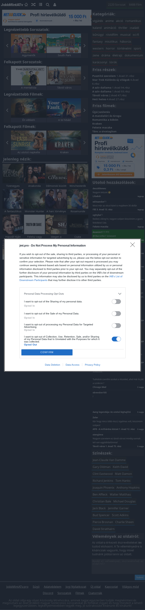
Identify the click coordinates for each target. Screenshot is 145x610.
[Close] (133, 245)
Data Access (72, 364)
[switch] (116, 301)
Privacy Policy (92, 364)
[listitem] (72, 294)
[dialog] (72, 305)
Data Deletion (52, 364)
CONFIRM (47, 352)
